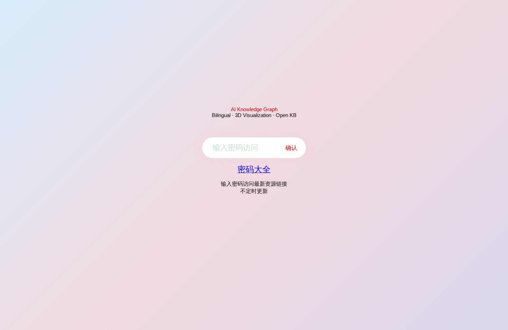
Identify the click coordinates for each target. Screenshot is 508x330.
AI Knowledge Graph (254, 109)
